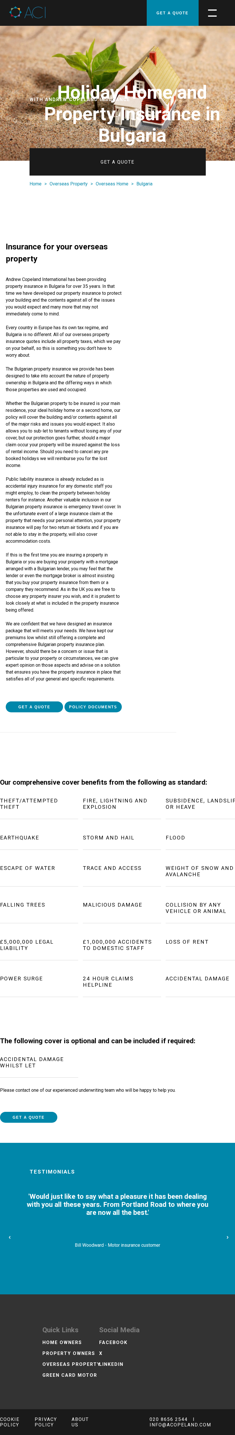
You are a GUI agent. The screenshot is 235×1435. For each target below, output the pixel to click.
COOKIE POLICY (9, 1422)
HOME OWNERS (62, 1342)
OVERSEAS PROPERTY (71, 1364)
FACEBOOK (113, 1342)
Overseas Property (69, 184)
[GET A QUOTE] (101, 12)
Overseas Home (112, 184)
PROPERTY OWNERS (68, 1353)
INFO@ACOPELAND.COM (180, 1425)
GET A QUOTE (34, 707)
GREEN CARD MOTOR (69, 1375)
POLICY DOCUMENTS (93, 707)
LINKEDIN (111, 1364)
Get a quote (172, 13)
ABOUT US (80, 1422)
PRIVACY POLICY (46, 1422)
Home (36, 184)
